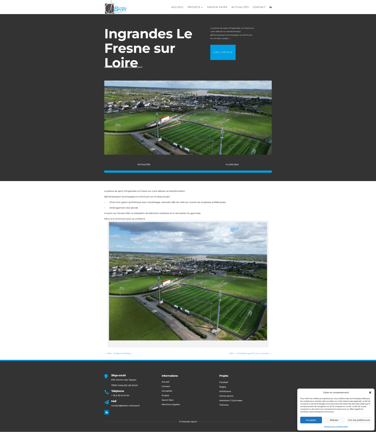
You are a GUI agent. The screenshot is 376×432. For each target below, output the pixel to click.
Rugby (222, 386)
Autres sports (226, 396)
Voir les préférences (359, 420)
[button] (370, 392)
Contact (259, 7)
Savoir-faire (217, 7)
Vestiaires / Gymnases (230, 400)
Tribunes (224, 405)
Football (223, 382)
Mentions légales (171, 404)
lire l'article (223, 52)
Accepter (311, 420)
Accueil (177, 7)
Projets (194, 7)
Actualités (240, 7)
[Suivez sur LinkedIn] (106, 412)
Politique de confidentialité (336, 426)
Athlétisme (225, 391)
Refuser (334, 420)
